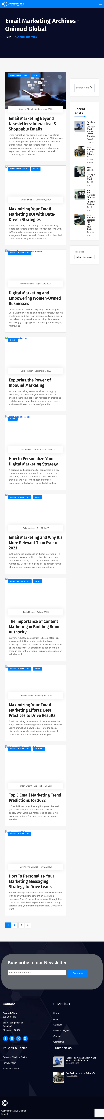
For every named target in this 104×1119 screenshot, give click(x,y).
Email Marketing (18, 75)
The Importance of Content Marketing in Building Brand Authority (35, 627)
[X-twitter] (18, 1038)
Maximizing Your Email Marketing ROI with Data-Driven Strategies (32, 214)
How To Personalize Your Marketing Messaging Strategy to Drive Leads (31, 881)
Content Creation (19, 581)
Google (39, 749)
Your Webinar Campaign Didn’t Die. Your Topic (91, 222)
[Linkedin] (25, 1038)
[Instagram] (11, 1038)
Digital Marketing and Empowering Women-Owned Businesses (35, 298)
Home (8, 37)
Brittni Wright (26, 786)
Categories (79, 252)
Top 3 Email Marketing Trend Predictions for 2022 (35, 798)
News (35, 75)
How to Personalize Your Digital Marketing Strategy (33, 461)
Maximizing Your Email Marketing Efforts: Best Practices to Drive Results (32, 710)
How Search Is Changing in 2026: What (91, 173)
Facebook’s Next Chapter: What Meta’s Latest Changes (81, 1059)
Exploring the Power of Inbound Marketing (30, 383)
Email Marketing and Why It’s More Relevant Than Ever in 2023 (35, 543)
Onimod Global (26, 109)
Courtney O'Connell (29, 867)
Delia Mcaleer (27, 371)
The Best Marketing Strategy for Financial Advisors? (92, 197)
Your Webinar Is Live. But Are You (91, 152)
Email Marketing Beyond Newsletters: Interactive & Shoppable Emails (33, 124)
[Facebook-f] (5, 1038)
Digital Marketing (19, 253)
